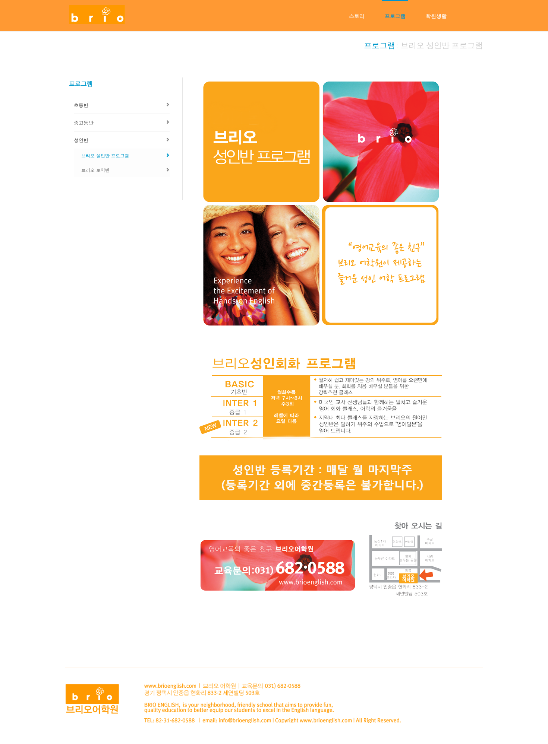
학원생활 (436, 16)
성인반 (81, 140)
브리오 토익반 (95, 170)
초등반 (81, 105)
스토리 (357, 16)
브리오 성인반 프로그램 (105, 155)
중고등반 (84, 122)
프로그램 (395, 16)
